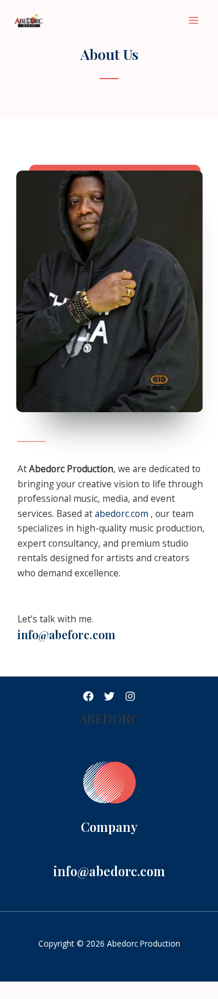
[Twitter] (109, 696)
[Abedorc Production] (41, 20)
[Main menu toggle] (193, 20)
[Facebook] (88, 696)
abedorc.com (123, 513)
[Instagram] (130, 696)
